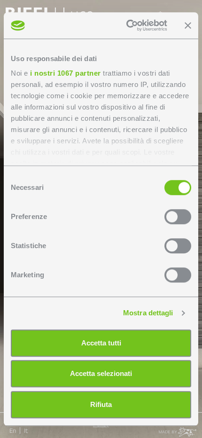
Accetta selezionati (101, 373)
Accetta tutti (101, 343)
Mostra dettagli (148, 313)
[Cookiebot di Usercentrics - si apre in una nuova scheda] (127, 25)
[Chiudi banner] (188, 25)
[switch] (177, 216)
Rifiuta (101, 404)
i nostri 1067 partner (65, 73)
